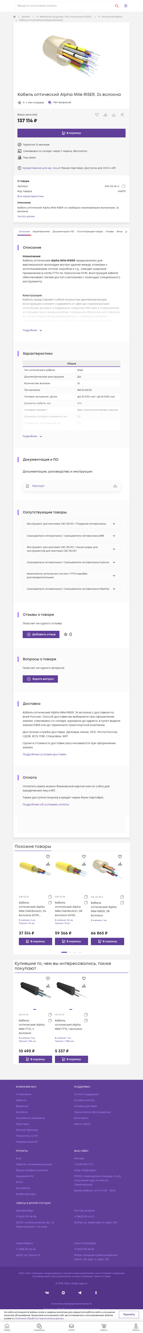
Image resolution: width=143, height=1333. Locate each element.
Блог (19, 1158)
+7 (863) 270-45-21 (84, 1216)
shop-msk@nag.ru (85, 1170)
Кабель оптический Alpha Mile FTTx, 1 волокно (68, 1025)
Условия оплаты (84, 1100)
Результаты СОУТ (27, 1136)
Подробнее (30, 330)
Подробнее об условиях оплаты (46, 804)
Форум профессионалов (32, 1170)
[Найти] (117, 6)
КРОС (19, 1182)
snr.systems (23, 1188)
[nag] (96, 1293)
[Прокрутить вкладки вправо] (126, 232)
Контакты (22, 1112)
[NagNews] (79, 1293)
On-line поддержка (86, 1094)
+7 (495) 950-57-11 (83, 1164)
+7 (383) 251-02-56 (26, 1249)
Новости (21, 1100)
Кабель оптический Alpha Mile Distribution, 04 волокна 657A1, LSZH (32, 909)
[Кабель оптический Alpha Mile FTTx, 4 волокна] (35, 991)
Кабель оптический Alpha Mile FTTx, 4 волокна (31, 1027)
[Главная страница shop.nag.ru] (14, 17)
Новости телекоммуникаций (34, 1164)
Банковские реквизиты (30, 1118)
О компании (23, 1094)
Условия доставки (85, 1106)
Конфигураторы (26, 1194)
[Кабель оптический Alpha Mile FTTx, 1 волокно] (71, 991)
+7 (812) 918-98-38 (84, 1249)
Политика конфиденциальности (71, 1303)
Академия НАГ (25, 1176)
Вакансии (22, 1106)
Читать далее (26, 216)
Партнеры (22, 1124)
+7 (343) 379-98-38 (26, 1216)
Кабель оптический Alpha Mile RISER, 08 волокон (103, 909)
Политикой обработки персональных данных (39, 1318)
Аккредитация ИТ (27, 1142)
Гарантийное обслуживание (92, 1112)
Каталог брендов (27, 1130)
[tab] (24, 232)
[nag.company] (47, 1293)
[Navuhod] (63, 1293)
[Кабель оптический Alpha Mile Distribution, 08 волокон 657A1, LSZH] (71, 869)
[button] (71, 56)
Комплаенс (81, 1118)
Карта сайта (82, 1124)
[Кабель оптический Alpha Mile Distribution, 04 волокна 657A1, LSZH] (35, 869)
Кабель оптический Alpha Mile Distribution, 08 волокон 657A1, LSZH (68, 909)
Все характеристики (30, 196)
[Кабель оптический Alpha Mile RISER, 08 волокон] (107, 869)
